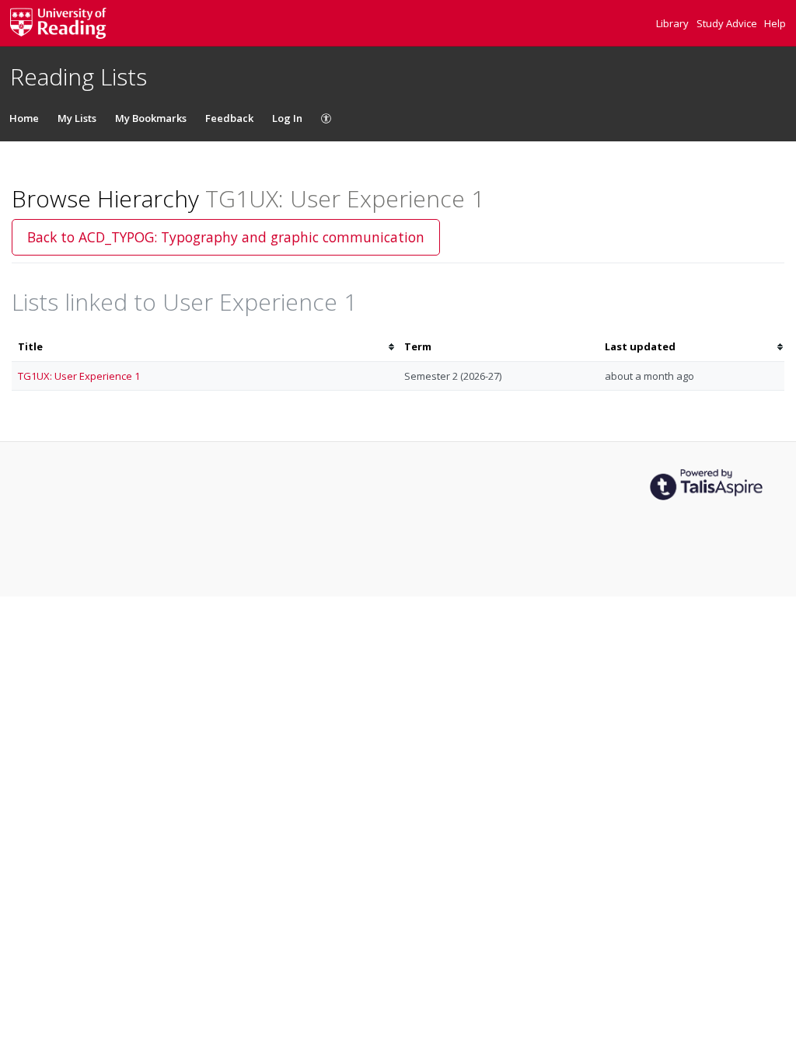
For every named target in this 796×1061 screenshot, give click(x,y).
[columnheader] (205, 346)
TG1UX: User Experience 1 (79, 376)
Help (775, 23)
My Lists (77, 118)
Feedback (229, 118)
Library (673, 23)
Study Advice (727, 23)
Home (24, 118)
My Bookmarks (151, 118)
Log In (287, 118)
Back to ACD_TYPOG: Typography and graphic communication (225, 237)
